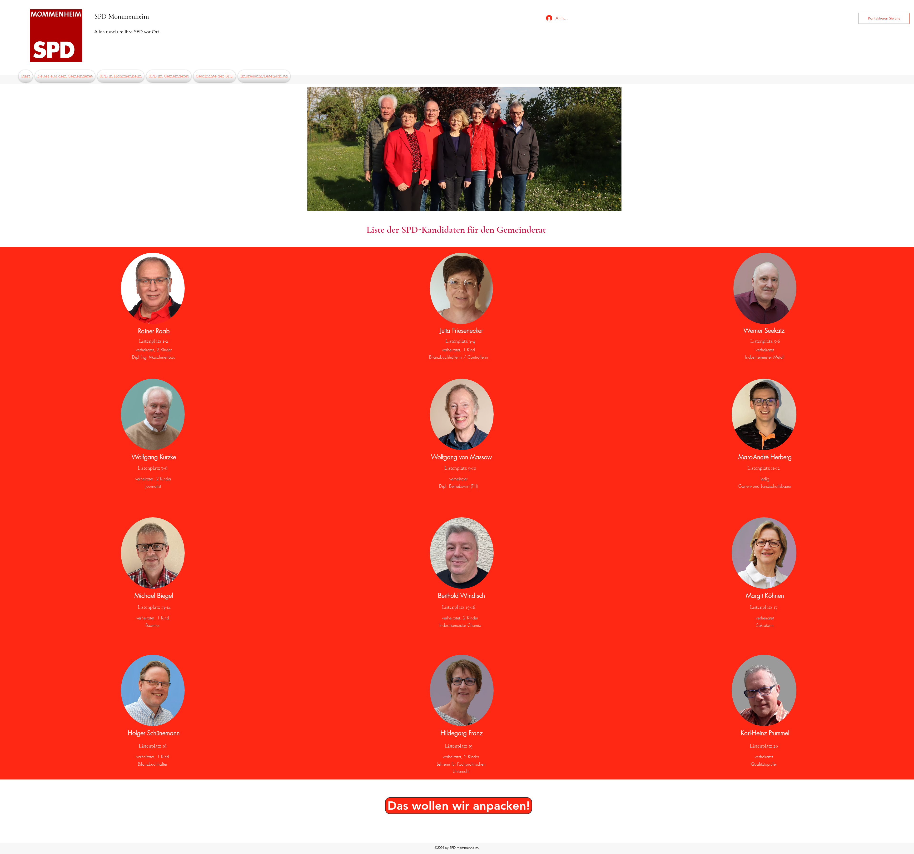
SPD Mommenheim (121, 16)
